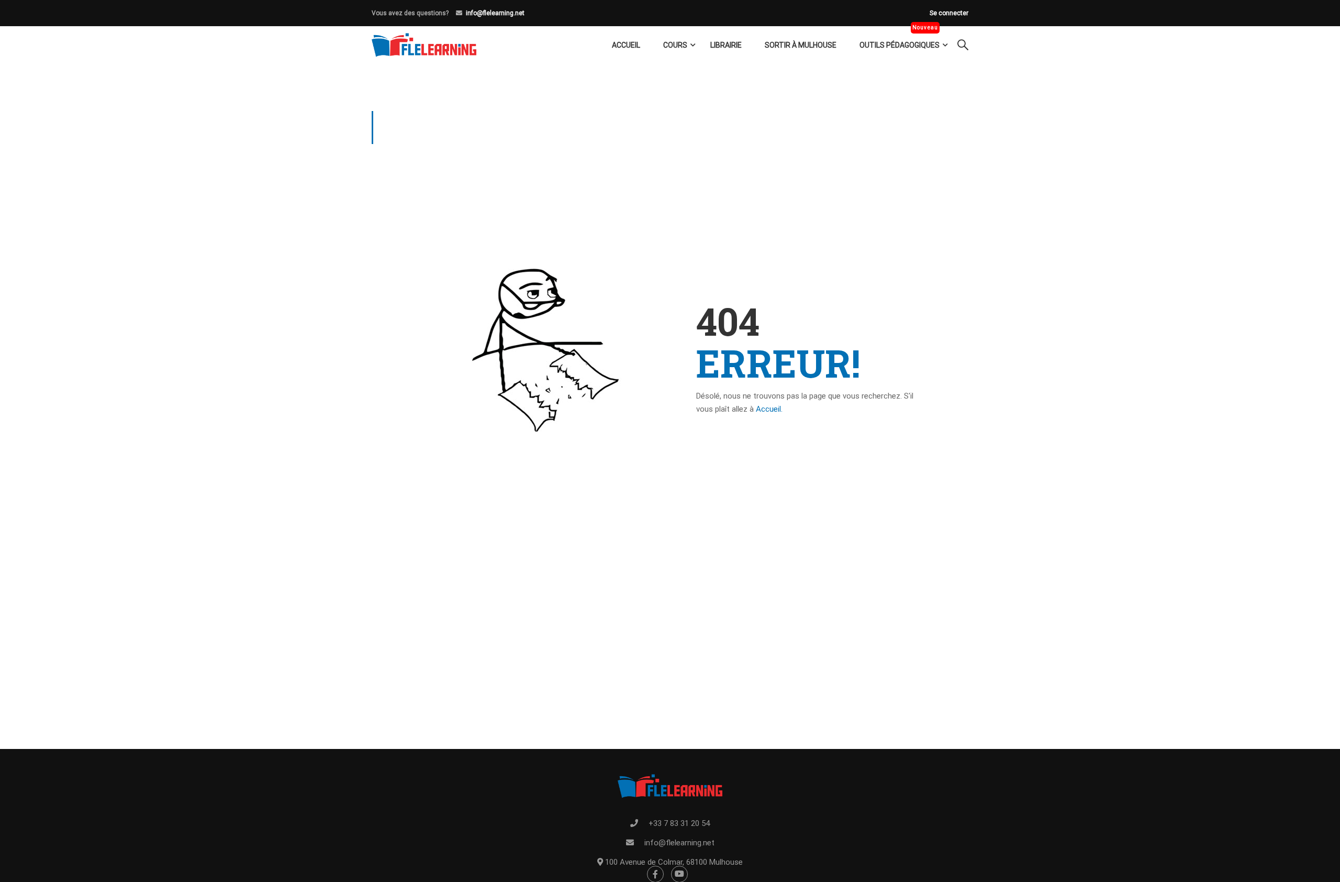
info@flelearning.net (495, 13)
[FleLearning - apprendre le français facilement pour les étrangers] (424, 45)
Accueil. (769, 409)
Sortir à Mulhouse (800, 45)
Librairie (726, 45)
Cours (675, 45)
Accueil (626, 45)
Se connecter (949, 13)
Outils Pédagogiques (899, 45)
